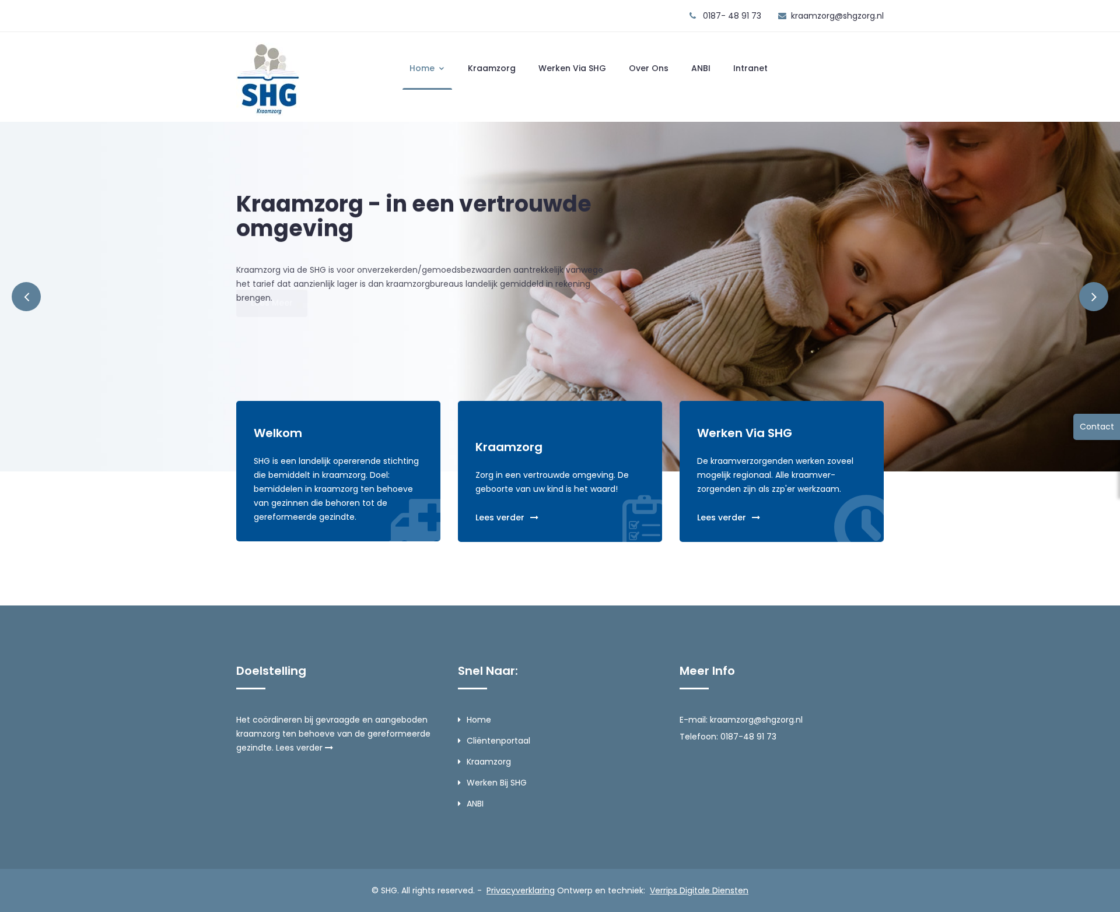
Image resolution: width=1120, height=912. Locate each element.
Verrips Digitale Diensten (699, 890)
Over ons (648, 68)
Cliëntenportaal (498, 740)
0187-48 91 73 (748, 736)
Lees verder (499, 517)
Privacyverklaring (521, 890)
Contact (1097, 426)
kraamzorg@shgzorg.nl (837, 16)
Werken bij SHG (497, 782)
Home (423, 68)
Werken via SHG (572, 68)
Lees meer (272, 329)
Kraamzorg (492, 68)
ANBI (700, 68)
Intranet (750, 68)
